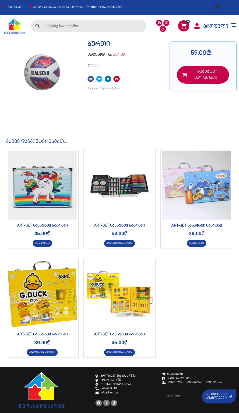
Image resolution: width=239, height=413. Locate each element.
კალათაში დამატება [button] (119, 243)
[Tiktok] (163, 29)
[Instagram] (166, 23)
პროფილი (215, 26)
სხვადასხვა (42, 243)
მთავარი (93, 88)
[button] (218, 6)
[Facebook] (159, 23)
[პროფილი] (197, 26)
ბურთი (120, 55)
